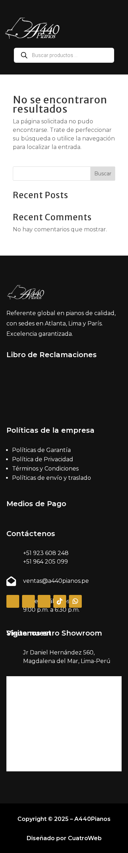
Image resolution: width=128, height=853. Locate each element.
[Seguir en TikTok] (59, 601)
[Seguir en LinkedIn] (44, 601)
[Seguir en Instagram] (28, 601)
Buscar (102, 173)
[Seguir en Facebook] (12, 601)
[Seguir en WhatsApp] (75, 601)
